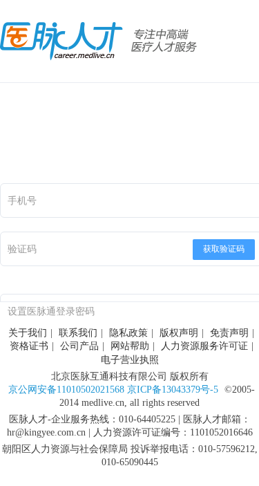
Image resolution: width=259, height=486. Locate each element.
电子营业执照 (130, 360)
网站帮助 (130, 346)
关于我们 (27, 333)
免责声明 (229, 333)
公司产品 (79, 346)
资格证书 (29, 346)
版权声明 (179, 333)
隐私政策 (128, 333)
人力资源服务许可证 (204, 346)
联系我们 (78, 333)
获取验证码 (223, 249)
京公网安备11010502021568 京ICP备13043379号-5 (113, 389)
